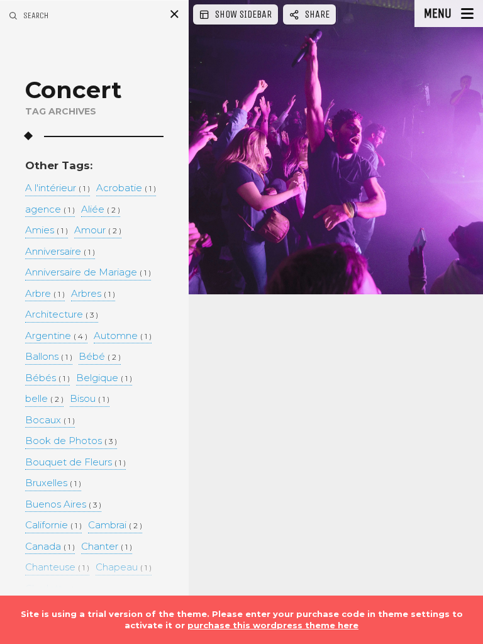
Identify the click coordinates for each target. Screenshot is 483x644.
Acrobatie (126, 188)
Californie (53, 525)
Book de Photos (71, 441)
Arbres (93, 294)
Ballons (48, 357)
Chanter (106, 546)
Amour (97, 230)
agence (50, 209)
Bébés (47, 378)
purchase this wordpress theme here (272, 625)
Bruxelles (53, 483)
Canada (50, 546)
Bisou (89, 399)
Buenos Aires (63, 504)
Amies (46, 230)
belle (44, 399)
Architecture (61, 314)
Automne (123, 336)
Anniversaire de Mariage (88, 272)
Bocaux (50, 420)
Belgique (104, 378)
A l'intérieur (57, 188)
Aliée (100, 209)
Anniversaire (60, 252)
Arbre (45, 294)
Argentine (56, 336)
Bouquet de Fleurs (75, 462)
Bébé (100, 357)
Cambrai (115, 525)
